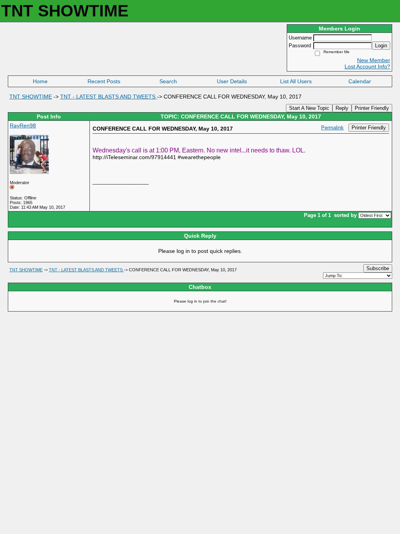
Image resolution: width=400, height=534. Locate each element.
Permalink (332, 128)
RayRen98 (23, 125)
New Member (373, 60)
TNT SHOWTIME (30, 96)
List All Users (296, 81)
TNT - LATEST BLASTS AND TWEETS (108, 96)
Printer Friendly (372, 108)
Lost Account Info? (367, 66)
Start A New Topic (309, 108)
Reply (342, 108)
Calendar (359, 81)
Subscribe (377, 268)
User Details (232, 81)
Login (381, 45)
